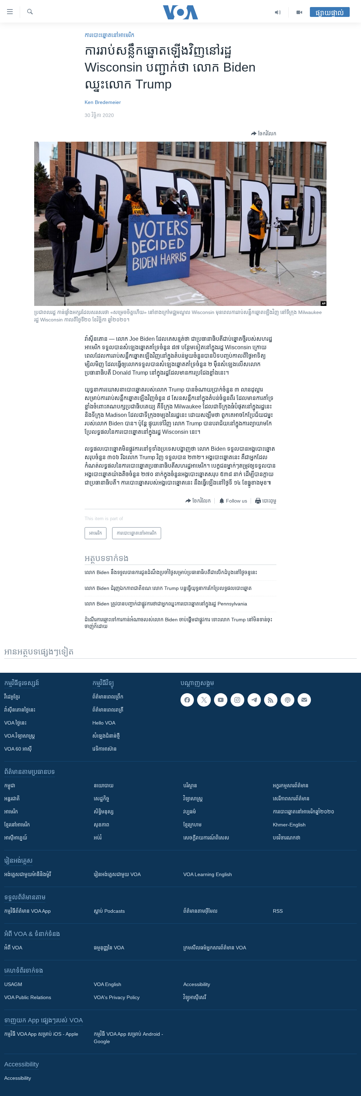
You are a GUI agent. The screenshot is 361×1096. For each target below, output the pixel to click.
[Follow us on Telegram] (254, 700)
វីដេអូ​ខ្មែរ (12, 697)
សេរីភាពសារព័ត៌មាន (291, 798)
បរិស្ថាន (190, 785)
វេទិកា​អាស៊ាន (104, 749)
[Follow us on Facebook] (187, 700)
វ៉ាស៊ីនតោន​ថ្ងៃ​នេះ (19, 710)
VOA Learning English (207, 874)
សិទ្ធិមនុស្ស (104, 811)
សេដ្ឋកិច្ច (101, 798)
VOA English (107, 984)
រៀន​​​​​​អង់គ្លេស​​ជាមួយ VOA (117, 874)
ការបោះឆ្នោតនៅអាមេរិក (109, 35)
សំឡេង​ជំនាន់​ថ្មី (106, 736)
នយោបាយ (104, 785)
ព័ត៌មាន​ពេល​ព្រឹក (107, 697)
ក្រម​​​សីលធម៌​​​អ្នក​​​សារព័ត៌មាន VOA (214, 947)
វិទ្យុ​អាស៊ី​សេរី (194, 997)
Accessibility (196, 984)
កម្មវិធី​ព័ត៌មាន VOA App (27, 911)
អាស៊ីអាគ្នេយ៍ (15, 838)
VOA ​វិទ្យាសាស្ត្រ (19, 736)
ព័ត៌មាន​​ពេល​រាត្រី (107, 710)
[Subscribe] (304, 700)
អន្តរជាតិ (12, 798)
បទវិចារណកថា (286, 838)
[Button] (263, 133)
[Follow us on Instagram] (237, 700)
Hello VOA (103, 723)
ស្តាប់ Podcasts (109, 911)
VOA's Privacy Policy (117, 997)
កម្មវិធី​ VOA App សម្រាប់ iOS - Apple (41, 1034)
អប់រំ (98, 838)
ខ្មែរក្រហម (192, 824)
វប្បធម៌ (189, 811)
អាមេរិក (11, 811)
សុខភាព (101, 824)
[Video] (299, 12)
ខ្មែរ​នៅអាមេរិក (17, 824)
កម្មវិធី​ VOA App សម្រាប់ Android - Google (128, 1037)
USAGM (13, 984)
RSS (278, 911)
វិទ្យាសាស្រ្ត (193, 798)
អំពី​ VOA (13, 947)
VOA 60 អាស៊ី (18, 749)
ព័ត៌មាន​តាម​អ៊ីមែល (200, 911)
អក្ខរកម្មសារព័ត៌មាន (290, 785)
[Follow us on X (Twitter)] (203, 700)
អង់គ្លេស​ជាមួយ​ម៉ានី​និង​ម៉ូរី (27, 874)
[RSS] (270, 700)
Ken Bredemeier (103, 102)
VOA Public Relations (27, 997)
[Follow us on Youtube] (220, 700)
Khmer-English (289, 824)
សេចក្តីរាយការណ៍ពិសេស (206, 838)
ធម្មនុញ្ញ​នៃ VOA (109, 947)
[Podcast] (287, 700)
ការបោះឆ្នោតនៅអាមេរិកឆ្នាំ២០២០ (303, 811)
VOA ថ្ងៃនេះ (15, 723)
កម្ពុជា (9, 785)
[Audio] (278, 12)
